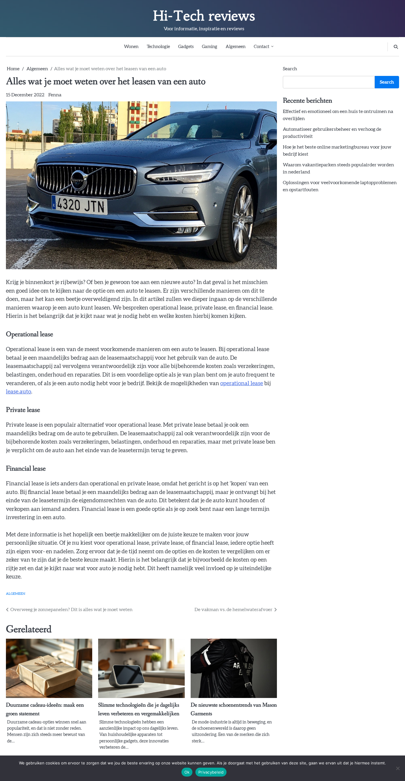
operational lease (241, 383)
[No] (398, 768)
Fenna (54, 95)
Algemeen (235, 46)
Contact (261, 46)
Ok (187, 772)
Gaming (209, 46)
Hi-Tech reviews (204, 15)
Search (290, 68)
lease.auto (18, 392)
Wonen (131, 46)
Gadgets (186, 46)
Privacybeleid (211, 772)
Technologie (158, 46)
